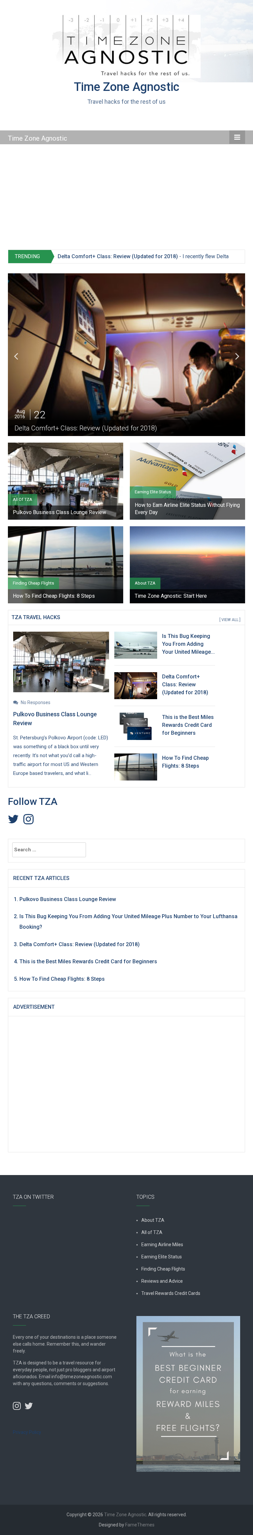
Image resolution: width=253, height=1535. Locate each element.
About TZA (145, 583)
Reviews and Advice (162, 1281)
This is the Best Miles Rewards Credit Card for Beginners (188, 725)
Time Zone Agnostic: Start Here (171, 596)
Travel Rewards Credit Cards (170, 1293)
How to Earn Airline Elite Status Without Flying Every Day (187, 508)
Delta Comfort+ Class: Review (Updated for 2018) (118, 256)
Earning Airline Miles (162, 1244)
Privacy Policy (27, 1432)
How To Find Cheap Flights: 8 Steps (54, 596)
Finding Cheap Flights (33, 583)
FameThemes (140, 1524)
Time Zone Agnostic (126, 87)
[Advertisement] (126, 200)
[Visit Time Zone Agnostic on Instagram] (28, 821)
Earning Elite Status (153, 491)
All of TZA (22, 499)
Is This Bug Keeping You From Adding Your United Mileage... (188, 644)
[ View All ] (229, 619)
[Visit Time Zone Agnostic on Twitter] (13, 821)
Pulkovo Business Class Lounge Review (59, 512)
